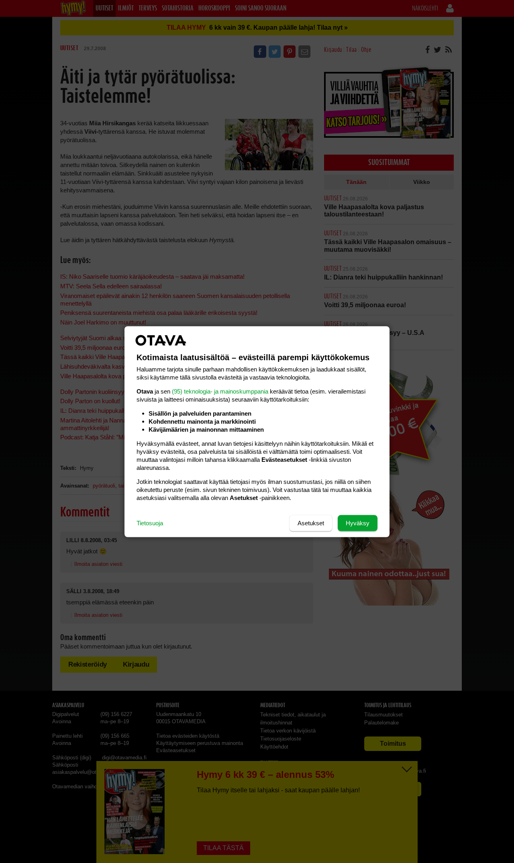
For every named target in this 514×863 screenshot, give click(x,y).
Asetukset (311, 522)
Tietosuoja (150, 522)
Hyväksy (357, 522)
